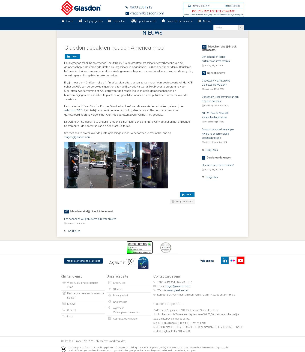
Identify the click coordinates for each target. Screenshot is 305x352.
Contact (71, 310)
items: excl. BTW (201, 6)
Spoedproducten (146, 21)
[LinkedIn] (224, 260)
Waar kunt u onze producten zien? (82, 284)
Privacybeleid (120, 295)
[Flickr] (232, 260)
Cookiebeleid (120, 301)
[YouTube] (240, 260)
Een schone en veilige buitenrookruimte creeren (90, 219)
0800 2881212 (140, 7)
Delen (74, 56)
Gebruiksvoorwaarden (125, 318)
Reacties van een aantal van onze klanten (85, 295)
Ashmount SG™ (73, 110)
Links (70, 316)
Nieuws (207, 21)
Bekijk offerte (234, 6)
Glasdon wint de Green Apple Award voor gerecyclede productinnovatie (218, 133)
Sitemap (117, 289)
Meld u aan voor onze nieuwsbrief (83, 261)
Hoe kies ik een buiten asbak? (218, 165)
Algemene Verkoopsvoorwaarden (126, 310)
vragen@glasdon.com (146, 13)
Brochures (119, 282)
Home (69, 21)
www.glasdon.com (178, 290)
